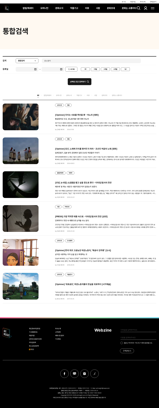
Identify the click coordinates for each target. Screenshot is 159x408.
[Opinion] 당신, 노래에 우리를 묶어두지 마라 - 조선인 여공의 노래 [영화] (86, 149)
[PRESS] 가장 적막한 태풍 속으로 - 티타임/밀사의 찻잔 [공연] (81, 216)
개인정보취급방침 (34, 328)
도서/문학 (69, 240)
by (59, 129)
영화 (68, 105)
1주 (85, 69)
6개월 (115, 69)
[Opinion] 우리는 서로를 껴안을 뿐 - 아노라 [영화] (77, 115)
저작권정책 (32, 342)
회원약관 (32, 335)
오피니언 (44, 8)
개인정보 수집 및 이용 (135, 343)
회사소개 (142, 2)
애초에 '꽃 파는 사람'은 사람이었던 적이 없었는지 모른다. (76, 187)
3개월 (105, 69)
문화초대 (111, 8)
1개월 (95, 69)
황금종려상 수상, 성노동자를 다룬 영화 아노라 (72, 119)
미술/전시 (69, 274)
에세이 (70, 173)
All (38, 95)
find (138, 8)
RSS (32, 349)
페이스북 (64, 373)
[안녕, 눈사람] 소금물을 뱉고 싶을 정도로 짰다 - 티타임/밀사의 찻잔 (83, 182)
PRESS (67, 207)
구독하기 (127, 351)
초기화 (72, 69)
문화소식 (59, 8)
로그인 (124, 2)
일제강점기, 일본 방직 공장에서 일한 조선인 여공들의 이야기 (77, 153)
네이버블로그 (74, 373)
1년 (125, 69)
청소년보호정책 (34, 346)
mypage (145, 8)
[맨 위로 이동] (152, 311)
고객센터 (58, 332)
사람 (98, 8)
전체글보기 (153, 2)
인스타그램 (84, 373)
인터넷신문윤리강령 (35, 339)
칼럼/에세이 (28, 8)
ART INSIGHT (7, 333)
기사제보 (58, 339)
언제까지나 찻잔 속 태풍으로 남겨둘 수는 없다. (72, 220)
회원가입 (132, 2)
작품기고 (74, 8)
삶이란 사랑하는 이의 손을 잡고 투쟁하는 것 (71, 254)
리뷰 (87, 8)
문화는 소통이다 (129, 8)
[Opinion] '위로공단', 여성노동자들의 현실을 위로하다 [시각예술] (83, 284)
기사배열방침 (33, 332)
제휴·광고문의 (59, 335)
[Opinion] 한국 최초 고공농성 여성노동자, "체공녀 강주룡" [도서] (83, 250)
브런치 (94, 373)
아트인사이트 (7, 8)
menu (152, 8)
